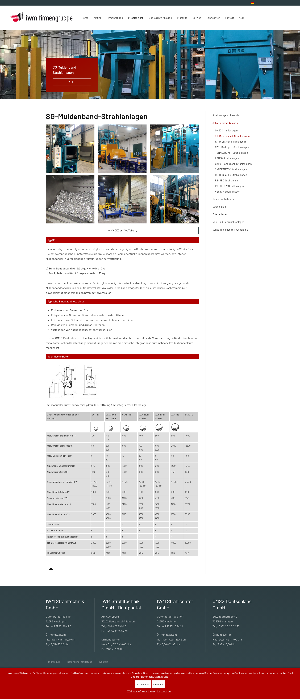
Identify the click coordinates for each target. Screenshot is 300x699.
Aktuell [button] (97, 17)
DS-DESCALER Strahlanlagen (231, 174)
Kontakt (103, 661)
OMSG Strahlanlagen (226, 130)
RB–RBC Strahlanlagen (227, 180)
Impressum (54, 661)
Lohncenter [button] (213, 17)
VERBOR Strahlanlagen (227, 191)
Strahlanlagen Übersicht (226, 115)
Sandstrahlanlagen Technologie (230, 229)
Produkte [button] (182, 17)
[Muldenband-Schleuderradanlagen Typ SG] (73, 380)
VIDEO (71, 82)
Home (85, 17)
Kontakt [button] (229, 17)
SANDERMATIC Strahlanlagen (231, 169)
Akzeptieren (143, 684)
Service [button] (197, 17)
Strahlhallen (219, 206)
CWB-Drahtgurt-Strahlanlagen (232, 147)
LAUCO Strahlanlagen (227, 158)
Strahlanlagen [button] (136, 17)
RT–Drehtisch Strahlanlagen (231, 141)
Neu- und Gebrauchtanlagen (228, 221)
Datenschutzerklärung (79, 661)
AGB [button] (241, 17)
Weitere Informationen (141, 691)
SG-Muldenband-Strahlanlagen (232, 136)
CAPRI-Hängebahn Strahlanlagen (233, 163)
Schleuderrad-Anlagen (225, 122)
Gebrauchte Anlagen (160, 17)
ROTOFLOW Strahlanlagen (229, 186)
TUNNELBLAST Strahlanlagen (231, 152)
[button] (70, 148)
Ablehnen (158, 684)
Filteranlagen (220, 214)
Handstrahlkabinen (223, 199)
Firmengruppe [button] (115, 17)
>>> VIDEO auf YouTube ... (122, 230)
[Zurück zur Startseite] (42, 17)
